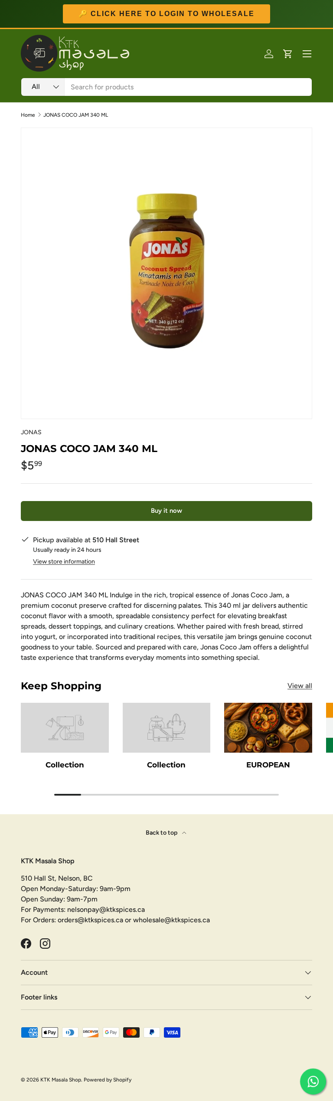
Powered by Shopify (107, 1080)
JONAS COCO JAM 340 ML (75, 115)
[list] (166, 273)
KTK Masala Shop (60, 1080)
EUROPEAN (268, 764)
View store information (64, 561)
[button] (287, 53)
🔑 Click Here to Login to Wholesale (166, 14)
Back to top (162, 832)
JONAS (31, 432)
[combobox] (166, 87)
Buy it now (166, 510)
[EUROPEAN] (268, 727)
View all (299, 686)
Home (28, 115)
